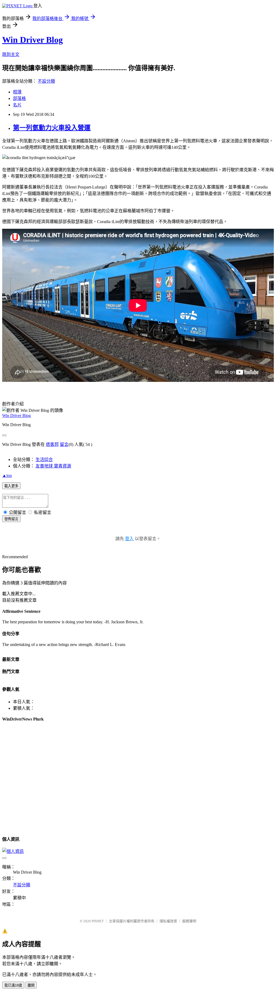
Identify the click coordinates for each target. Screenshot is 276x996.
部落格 (19, 98)
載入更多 (11, 486)
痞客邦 (52, 444)
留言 (64, 444)
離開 (30, 985)
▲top (7, 475)
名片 (17, 105)
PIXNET (98, 921)
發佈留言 (11, 519)
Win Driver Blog (32, 40)
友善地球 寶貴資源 (53, 466)
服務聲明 (189, 921)
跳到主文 (10, 54)
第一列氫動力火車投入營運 (52, 127)
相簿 (17, 92)
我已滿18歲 (13, 985)
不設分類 (46, 81)
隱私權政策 (168, 921)
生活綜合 (44, 459)
